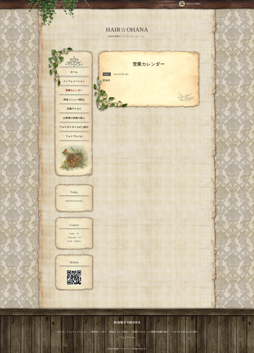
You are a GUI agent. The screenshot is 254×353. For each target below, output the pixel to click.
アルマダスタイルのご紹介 (74, 127)
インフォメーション (74, 81)
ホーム (74, 72)
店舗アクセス (74, 108)
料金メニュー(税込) (74, 99)
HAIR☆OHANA (127, 29)
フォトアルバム (74, 136)
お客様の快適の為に (74, 118)
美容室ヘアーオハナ (121, 349)
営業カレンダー (74, 90)
